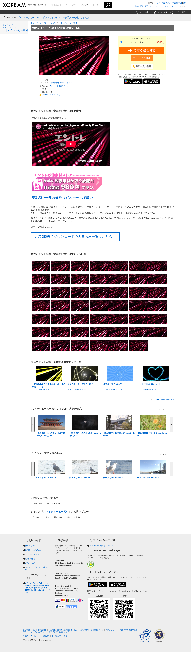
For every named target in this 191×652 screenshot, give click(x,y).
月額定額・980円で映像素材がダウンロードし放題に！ (63, 197)
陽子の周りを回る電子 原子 (80, 384)
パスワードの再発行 (32, 554)
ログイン (181, 6)
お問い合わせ (30, 559)
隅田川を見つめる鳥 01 (113, 477)
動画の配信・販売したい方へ (146, 6)
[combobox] (64, 5)
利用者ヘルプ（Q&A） (33, 550)
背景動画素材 (55, 83)
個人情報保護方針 (39, 630)
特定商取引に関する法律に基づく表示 (63, 630)
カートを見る (145, 12)
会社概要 (26, 630)
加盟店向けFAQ (97, 630)
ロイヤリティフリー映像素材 (133, 42)
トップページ (8, 25)
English (157, 3)
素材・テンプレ (9, 27)
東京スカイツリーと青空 (148, 477)
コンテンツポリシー (167, 6)
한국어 (185, 3)
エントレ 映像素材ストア (59, 86)
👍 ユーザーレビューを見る (49, 95)
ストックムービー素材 (15, 30)
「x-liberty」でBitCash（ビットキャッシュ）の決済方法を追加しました (53, 17)
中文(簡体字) (166, 3)
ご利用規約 (84, 630)
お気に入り (162, 12)
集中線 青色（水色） (113, 384)
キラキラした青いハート (150, 384)
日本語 (25, 636)
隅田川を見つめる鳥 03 (46, 477)
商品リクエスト (31, 563)
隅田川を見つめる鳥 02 (79, 477)
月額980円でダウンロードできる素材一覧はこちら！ (75, 236)
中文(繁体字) (177, 3)
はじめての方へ (31, 546)
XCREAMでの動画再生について (101, 546)
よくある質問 (179, 12)
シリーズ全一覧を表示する (164, 400)
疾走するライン (66, 83)
